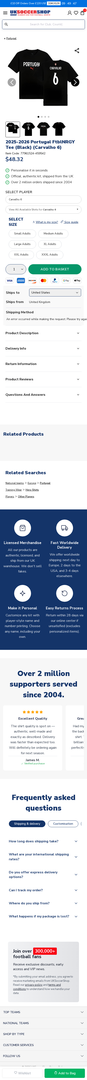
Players (9, 496)
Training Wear (13, 490)
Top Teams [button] (11, 1012)
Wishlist (24, 1073)
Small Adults (22, 234)
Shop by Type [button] (13, 1034)
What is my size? (47, 222)
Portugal (11, 38)
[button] (38, 117)
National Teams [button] (16, 1023)
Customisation (63, 824)
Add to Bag (66, 1073)
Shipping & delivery (27, 824)
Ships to (13, 292)
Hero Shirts (32, 490)
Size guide (71, 222)
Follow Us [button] (11, 1056)
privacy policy (33, 985)
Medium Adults (53, 234)
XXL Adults (21, 255)
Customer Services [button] (18, 1045)
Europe (32, 483)
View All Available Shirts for (32, 209)
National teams (14, 483)
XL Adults (50, 244)
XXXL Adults (50, 255)
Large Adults (22, 244)
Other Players (26, 496)
